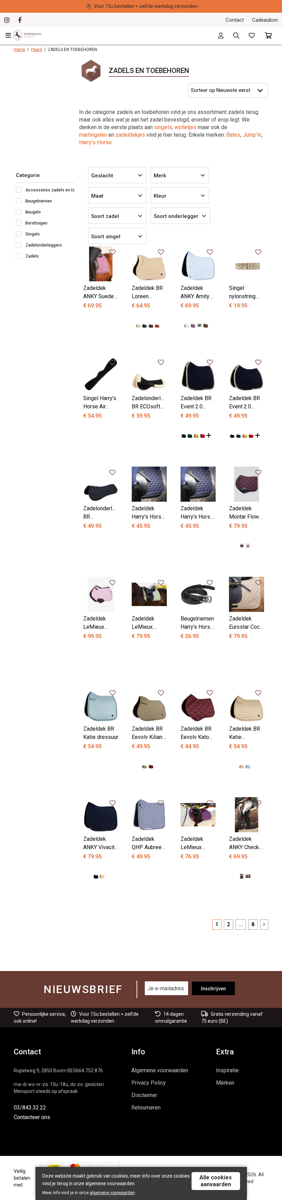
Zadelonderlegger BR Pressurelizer (100, 513)
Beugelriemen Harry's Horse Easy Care (197, 623)
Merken (225, 1082)
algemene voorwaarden (112, 1192)
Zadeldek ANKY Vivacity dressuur (100, 844)
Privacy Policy (148, 1082)
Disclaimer (144, 1095)
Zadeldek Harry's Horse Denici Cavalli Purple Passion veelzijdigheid (197, 513)
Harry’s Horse (95, 142)
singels (163, 127)
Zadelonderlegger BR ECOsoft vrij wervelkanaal (149, 403)
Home (19, 49)
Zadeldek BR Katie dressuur (100, 733)
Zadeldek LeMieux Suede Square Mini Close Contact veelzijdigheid (197, 844)
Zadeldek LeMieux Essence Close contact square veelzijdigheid (100, 623)
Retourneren (146, 1107)
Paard (36, 49)
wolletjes (185, 127)
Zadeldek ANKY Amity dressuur (195, 293)
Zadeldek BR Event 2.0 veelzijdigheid (246, 403)
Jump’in (252, 135)
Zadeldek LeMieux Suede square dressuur (148, 623)
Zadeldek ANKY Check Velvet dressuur (244, 844)
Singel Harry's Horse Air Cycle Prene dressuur (99, 403)
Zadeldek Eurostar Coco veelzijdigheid (246, 623)
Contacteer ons (32, 1117)
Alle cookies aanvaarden (215, 1181)
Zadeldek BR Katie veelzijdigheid (246, 733)
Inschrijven (213, 988)
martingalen (93, 135)
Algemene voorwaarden (159, 1070)
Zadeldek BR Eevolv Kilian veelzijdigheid (148, 733)
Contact (235, 20)
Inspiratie (227, 1070)
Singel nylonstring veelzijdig (242, 293)
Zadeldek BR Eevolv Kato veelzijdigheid (197, 733)
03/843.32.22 (30, 1107)
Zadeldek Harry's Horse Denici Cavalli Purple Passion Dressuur (148, 513)
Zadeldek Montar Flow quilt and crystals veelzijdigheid (246, 513)
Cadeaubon (265, 20)
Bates (233, 135)
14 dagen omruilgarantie (147, 6)
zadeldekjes (129, 135)
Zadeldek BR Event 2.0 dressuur (196, 403)
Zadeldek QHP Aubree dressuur (147, 844)
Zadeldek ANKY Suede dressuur (98, 293)
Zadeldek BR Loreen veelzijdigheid (148, 293)
